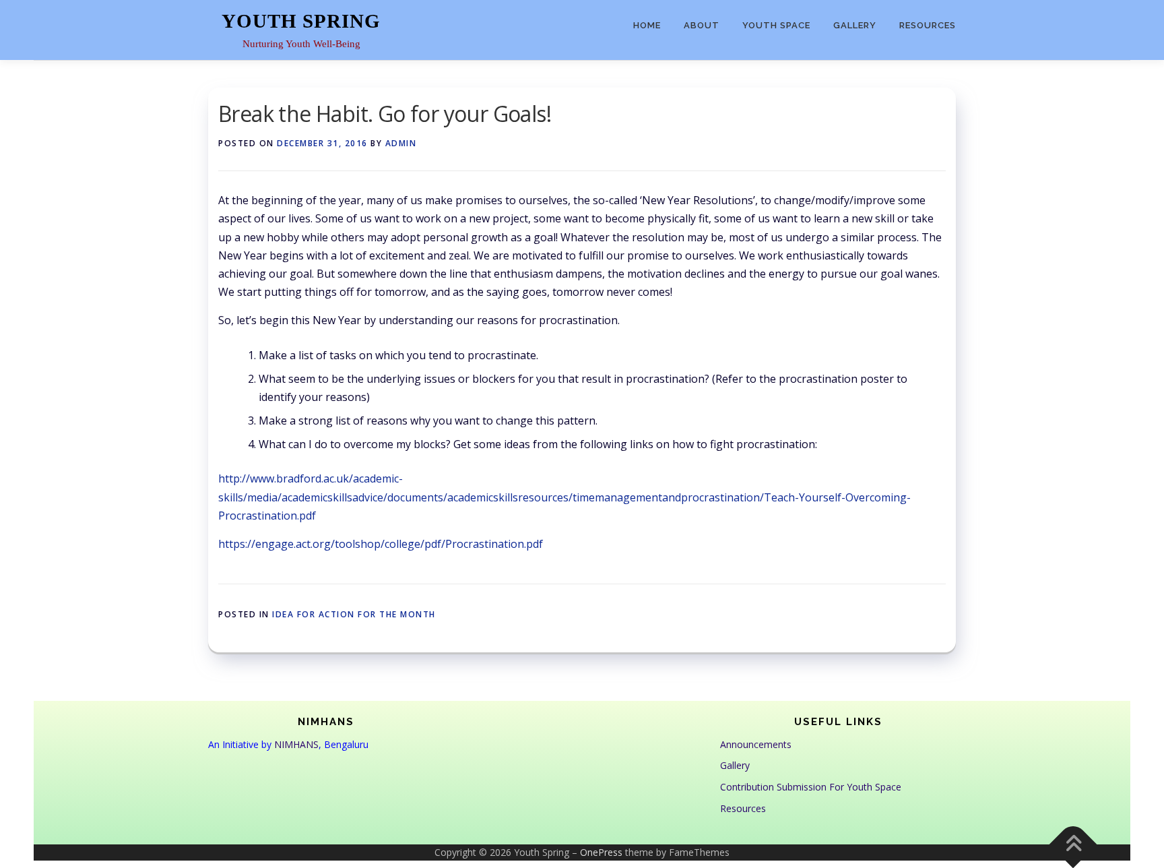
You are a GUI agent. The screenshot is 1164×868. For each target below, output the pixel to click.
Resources (927, 25)
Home (647, 25)
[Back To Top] (1073, 844)
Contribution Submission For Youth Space (810, 786)
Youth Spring (301, 21)
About (701, 25)
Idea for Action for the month (354, 614)
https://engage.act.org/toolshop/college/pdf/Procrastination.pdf (380, 543)
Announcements (755, 744)
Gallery (854, 25)
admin (401, 143)
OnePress (601, 852)
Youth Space (776, 25)
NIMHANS (296, 744)
